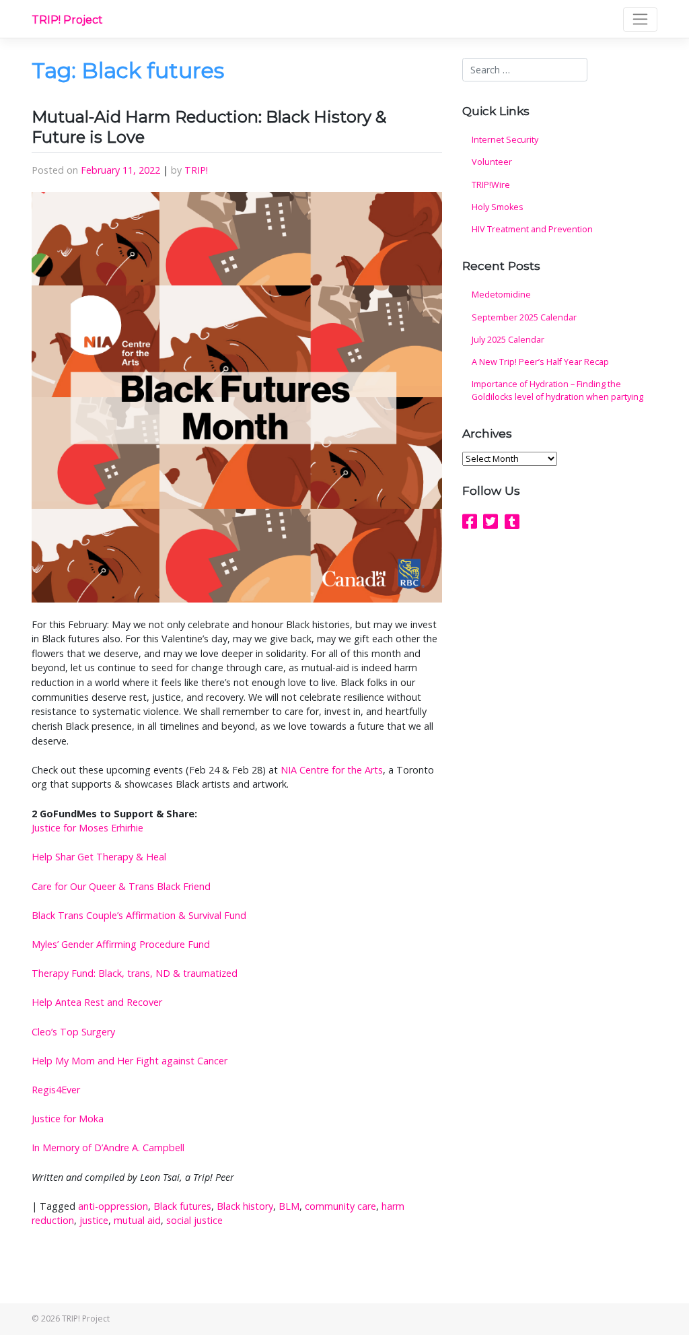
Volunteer (492, 162)
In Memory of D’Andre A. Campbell (108, 1147)
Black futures (182, 1206)
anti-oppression (113, 1206)
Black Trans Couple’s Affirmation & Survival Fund (139, 915)
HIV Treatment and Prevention (532, 229)
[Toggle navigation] (640, 19)
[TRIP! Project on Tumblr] (512, 521)
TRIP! (196, 170)
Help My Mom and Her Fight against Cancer (129, 1060)
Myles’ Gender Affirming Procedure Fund (121, 944)
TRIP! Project (67, 19)
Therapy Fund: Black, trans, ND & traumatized (135, 973)
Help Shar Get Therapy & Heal (99, 856)
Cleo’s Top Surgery (73, 1031)
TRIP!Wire (491, 185)
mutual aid (137, 1220)
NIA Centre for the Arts (332, 769)
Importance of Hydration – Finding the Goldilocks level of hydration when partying (557, 390)
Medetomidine (501, 294)
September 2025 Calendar (524, 317)
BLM (289, 1206)
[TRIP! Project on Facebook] (469, 521)
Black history (245, 1206)
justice (93, 1220)
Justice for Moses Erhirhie (87, 827)
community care (340, 1206)
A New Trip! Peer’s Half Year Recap (540, 362)
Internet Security (505, 139)
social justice (194, 1220)
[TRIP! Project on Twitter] (490, 521)
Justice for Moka (68, 1118)
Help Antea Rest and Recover (97, 1002)
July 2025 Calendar (508, 339)
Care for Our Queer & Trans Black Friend (121, 886)
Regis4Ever (56, 1089)
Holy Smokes (497, 207)
